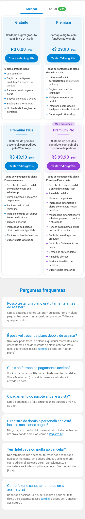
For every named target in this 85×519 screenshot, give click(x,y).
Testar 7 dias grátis (63, 58)
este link (42, 348)
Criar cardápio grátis (21, 58)
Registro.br (55, 434)
